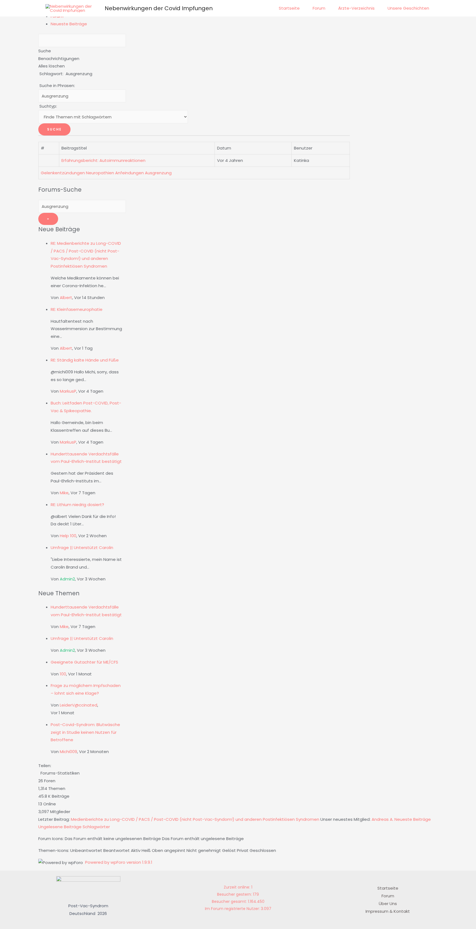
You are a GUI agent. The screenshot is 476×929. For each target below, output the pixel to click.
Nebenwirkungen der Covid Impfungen (159, 8)
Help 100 (68, 536)
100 (63, 674)
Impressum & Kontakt (388, 911)
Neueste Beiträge (69, 24)
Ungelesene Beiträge (60, 827)
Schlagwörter (96, 827)
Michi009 (68, 751)
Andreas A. (382, 819)
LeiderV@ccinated (78, 705)
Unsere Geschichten (408, 8)
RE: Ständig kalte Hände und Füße (85, 360)
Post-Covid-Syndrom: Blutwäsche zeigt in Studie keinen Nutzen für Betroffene (85, 732)
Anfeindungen (129, 173)
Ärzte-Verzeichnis (356, 8)
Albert (66, 297)
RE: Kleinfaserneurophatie (76, 309)
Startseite (289, 8)
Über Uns (388, 903)
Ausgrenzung (158, 173)
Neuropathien (100, 173)
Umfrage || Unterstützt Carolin (82, 547)
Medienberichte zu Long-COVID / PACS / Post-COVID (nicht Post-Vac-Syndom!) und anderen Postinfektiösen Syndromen (195, 819)
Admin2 (67, 579)
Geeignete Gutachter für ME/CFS (84, 662)
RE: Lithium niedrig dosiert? (77, 504)
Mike (64, 493)
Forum (319, 8)
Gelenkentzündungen (63, 173)
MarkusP (68, 391)
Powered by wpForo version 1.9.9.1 (118, 862)
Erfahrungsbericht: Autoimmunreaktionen (104, 160)
